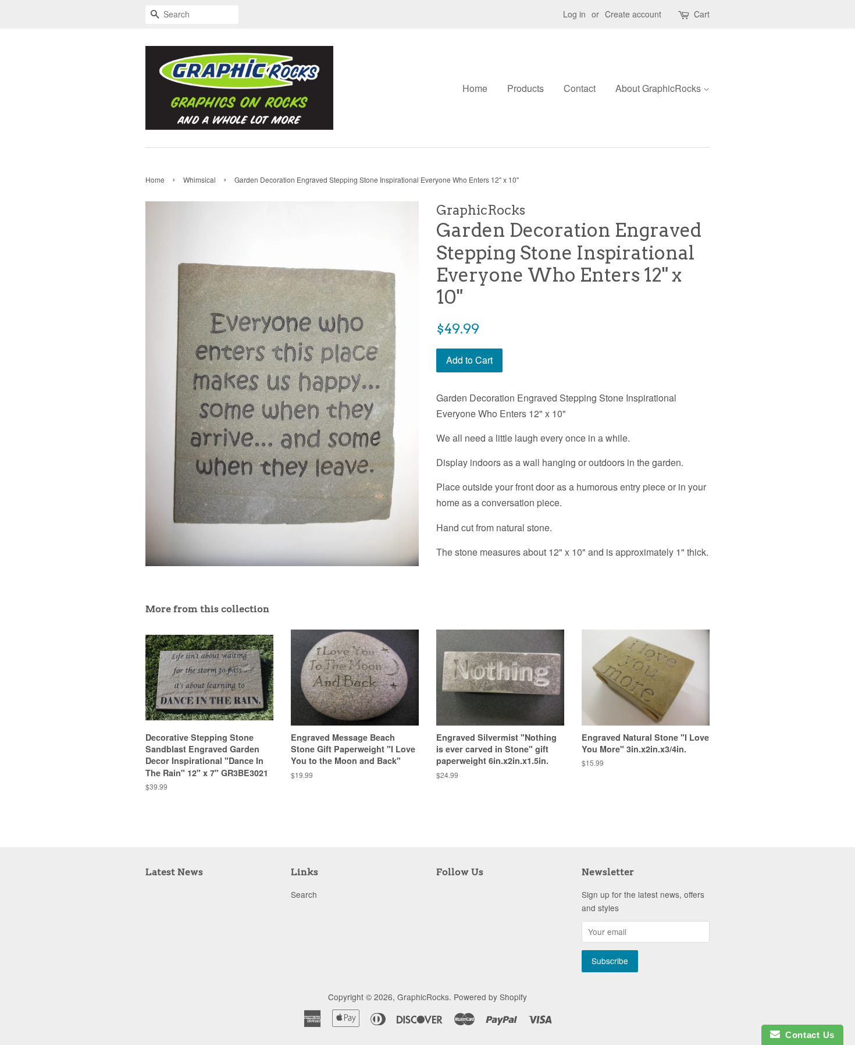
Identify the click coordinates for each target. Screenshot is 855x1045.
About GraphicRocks (659, 88)
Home (474, 88)
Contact (580, 88)
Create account (633, 14)
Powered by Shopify (490, 997)
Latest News (174, 871)
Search (304, 894)
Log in (574, 14)
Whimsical (199, 179)
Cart (702, 14)
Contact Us (807, 1035)
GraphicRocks (423, 997)
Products (525, 88)
